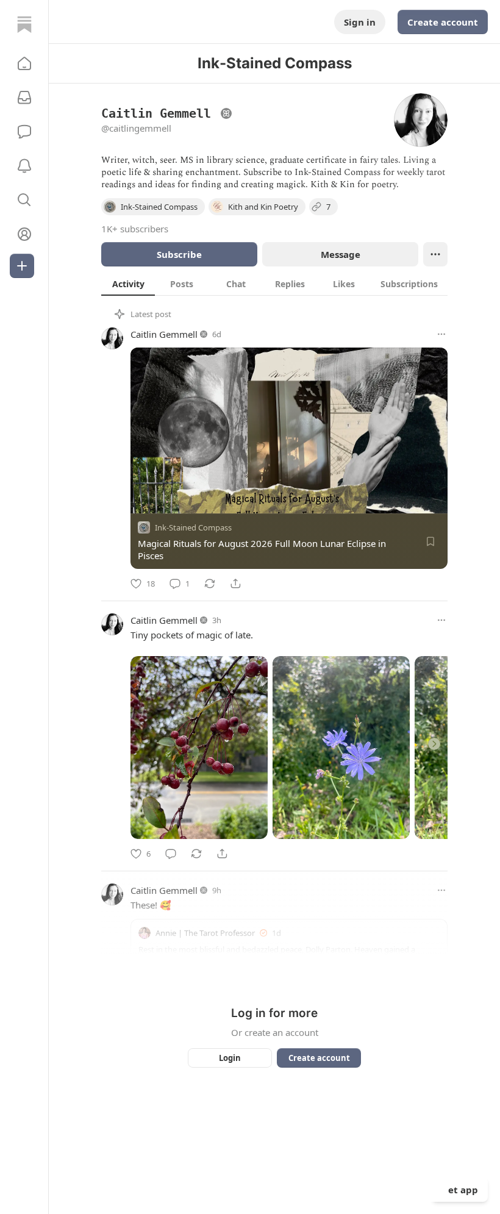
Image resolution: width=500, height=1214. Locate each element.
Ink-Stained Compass (193, 527)
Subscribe (179, 254)
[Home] (24, 24)
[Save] (430, 541)
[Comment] (170, 853)
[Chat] (24, 131)
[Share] (235, 583)
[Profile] (24, 234)
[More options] (441, 334)
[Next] (434, 743)
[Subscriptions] (24, 97)
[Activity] (24, 165)
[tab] (128, 283)
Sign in (360, 22)
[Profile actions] (435, 254)
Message (340, 254)
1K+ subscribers (134, 229)
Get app (459, 1190)
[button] (24, 63)
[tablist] (274, 283)
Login (230, 1057)
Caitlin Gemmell (164, 334)
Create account (442, 22)
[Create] (22, 266)
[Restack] (209, 583)
